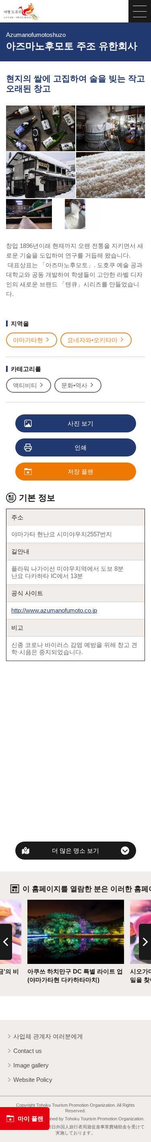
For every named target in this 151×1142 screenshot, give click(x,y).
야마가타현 (28, 340)
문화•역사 (74, 385)
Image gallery (31, 1065)
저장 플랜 (80, 471)
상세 (33, 903)
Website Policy (32, 1079)
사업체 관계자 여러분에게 (48, 1036)
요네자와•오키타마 (92, 340)
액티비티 (25, 385)
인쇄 (80, 447)
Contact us (27, 1050)
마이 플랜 (30, 1118)
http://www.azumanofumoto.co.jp (54, 610)
